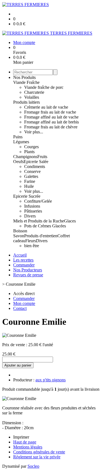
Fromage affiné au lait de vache (51, 117)
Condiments (34, 166)
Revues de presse (28, 274)
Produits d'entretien (40, 235)
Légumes (21, 141)
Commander (24, 265)
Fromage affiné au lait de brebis (51, 122)
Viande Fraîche (26, 82)
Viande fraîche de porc (43, 87)
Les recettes (23, 260)
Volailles (31, 97)
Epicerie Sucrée (26, 196)
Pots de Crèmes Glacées (45, 226)
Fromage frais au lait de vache (50, 112)
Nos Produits (24, 77)
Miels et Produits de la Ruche (38, 221)
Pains (18, 136)
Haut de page (24, 442)
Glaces (70, 221)
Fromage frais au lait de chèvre (50, 127)
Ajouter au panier (17, 365)
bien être (31, 245)
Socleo (33, 466)
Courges (31, 146)
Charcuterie (34, 92)
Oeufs (18, 161)
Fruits (42, 156)
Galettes (31, 176)
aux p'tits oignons (50, 380)
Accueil (20, 255)
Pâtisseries (33, 211)
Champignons (25, 156)
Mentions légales (27, 447)
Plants (29, 151)
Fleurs (30, 240)
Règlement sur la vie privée (36, 457)
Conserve (32, 171)
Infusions (32, 206)
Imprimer (21, 437)
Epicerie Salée (36, 161)
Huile (29, 186)
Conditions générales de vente (39, 452)
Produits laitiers (26, 102)
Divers (30, 216)
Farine (29, 181)
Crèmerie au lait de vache (46, 107)
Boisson (20, 230)
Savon (18, 235)
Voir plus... (33, 132)
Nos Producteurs (27, 270)
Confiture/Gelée (38, 201)
